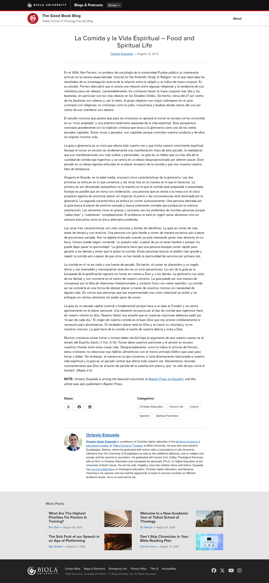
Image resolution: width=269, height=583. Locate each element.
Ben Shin (54, 527)
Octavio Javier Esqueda (101, 441)
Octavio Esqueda (122, 54)
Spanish (144, 415)
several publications (103, 469)
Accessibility (169, 568)
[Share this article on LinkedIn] (89, 407)
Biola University (50, 5)
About (237, 18)
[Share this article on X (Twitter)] (68, 407)
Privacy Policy (139, 568)
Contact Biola (72, 568)
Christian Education (151, 406)
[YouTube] (231, 570)
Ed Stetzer (146, 527)
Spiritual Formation (167, 415)
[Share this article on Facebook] (79, 407)
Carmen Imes (148, 546)
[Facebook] (214, 570)
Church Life (176, 406)
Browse (113, 5)
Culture (194, 406)
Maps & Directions (94, 568)
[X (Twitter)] (222, 570)
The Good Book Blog (61, 15)
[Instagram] (239, 570)
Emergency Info (118, 568)
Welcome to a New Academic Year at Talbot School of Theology (164, 517)
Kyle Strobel (55, 546)
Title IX (154, 568)
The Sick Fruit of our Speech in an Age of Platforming (74, 538)
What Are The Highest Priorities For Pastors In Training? (68, 517)
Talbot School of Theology (128, 445)
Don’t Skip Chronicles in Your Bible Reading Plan (164, 538)
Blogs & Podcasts (88, 5)
